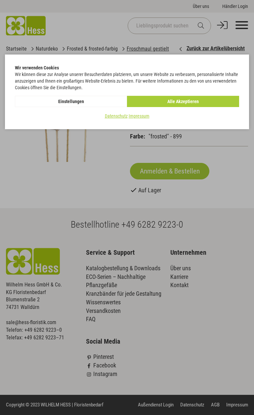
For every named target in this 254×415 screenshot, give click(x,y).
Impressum (139, 116)
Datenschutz (116, 116)
